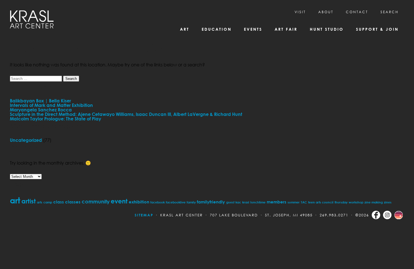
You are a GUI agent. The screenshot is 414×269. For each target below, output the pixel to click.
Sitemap (144, 215)
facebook (157, 202)
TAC (304, 202)
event (119, 201)
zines (387, 202)
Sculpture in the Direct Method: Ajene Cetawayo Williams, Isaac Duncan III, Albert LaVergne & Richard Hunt (126, 114)
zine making (373, 202)
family (191, 202)
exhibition (139, 201)
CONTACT (357, 12)
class (58, 201)
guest (230, 202)
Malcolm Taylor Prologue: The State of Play (55, 119)
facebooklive (176, 202)
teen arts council (320, 202)
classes (73, 201)
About (325, 12)
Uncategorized (26, 140)
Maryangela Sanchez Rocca (41, 110)
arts (39, 202)
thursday (341, 202)
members (276, 201)
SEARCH (389, 12)
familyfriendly (211, 201)
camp (47, 202)
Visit (300, 12)
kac (238, 202)
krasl (245, 202)
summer (294, 202)
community (96, 201)
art (15, 200)
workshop (356, 202)
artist (28, 201)
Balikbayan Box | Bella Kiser (40, 101)
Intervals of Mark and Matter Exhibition (51, 105)
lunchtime (258, 202)
